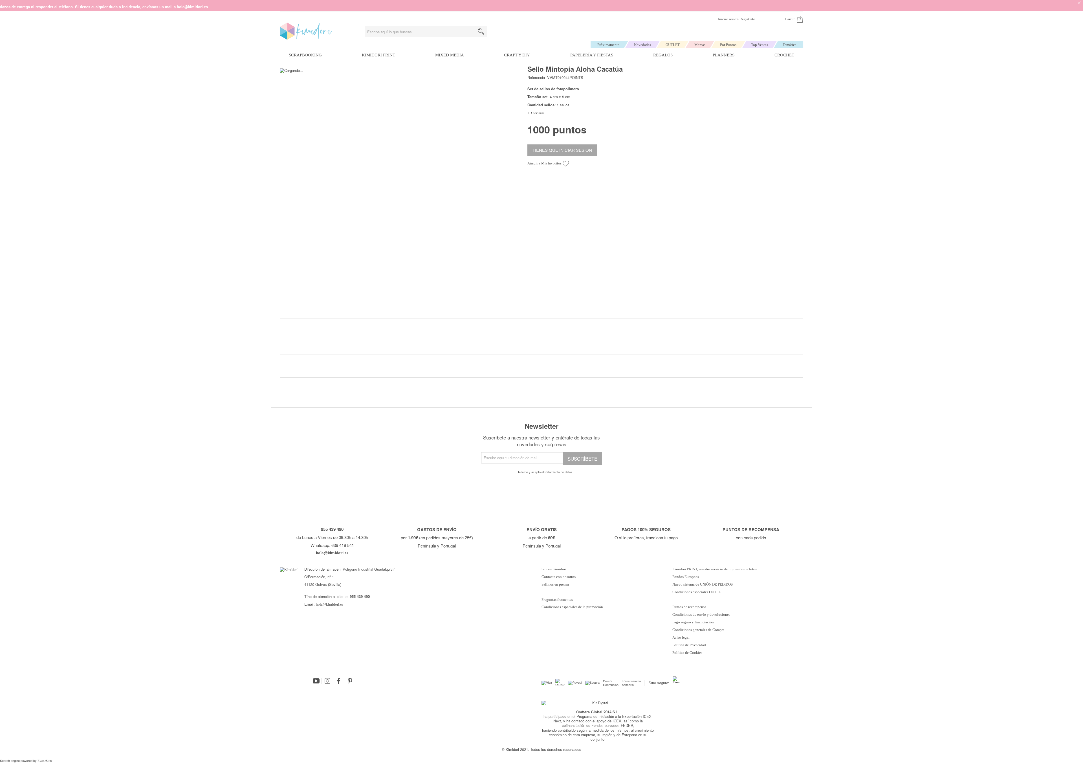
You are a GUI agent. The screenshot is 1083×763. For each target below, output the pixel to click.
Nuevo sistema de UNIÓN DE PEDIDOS (702, 584)
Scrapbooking (305, 55)
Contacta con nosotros (559, 577)
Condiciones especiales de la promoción (573, 607)
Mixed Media (449, 55)
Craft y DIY (517, 55)
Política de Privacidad (689, 645)
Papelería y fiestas (591, 55)
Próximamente (608, 45)
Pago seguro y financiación (693, 622)
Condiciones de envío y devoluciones (701, 615)
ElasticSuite (45, 760)
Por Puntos (728, 45)
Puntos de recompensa (689, 607)
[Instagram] (327, 680)
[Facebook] (338, 680)
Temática (789, 45)
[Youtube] (316, 680)
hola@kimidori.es (329, 604)
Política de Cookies (687, 653)
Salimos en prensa (555, 584)
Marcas (699, 45)
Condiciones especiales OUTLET (697, 592)
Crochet (784, 55)
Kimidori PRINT (378, 55)
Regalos (663, 55)
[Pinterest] (350, 680)
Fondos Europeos (685, 577)
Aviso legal (681, 637)
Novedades (642, 45)
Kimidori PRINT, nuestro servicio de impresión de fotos (714, 569)
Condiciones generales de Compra (698, 630)
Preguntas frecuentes (557, 600)
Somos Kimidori (554, 569)
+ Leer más (535, 113)
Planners (723, 55)
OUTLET (673, 45)
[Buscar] (481, 31)
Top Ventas (759, 45)
